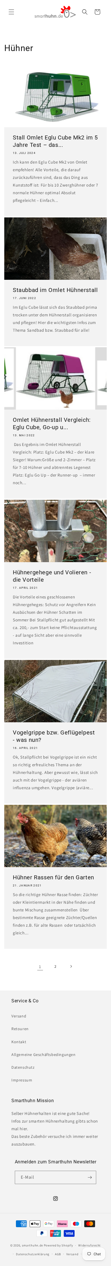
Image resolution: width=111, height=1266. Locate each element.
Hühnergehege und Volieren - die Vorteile (52, 576)
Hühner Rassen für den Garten (53, 877)
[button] (11, 12)
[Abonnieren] (89, 1177)
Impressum (21, 1080)
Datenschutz (23, 1067)
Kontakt (18, 1041)
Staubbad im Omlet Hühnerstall (55, 290)
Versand (18, 1016)
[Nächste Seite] (71, 966)
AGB (58, 1254)
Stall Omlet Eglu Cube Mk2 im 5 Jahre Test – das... (55, 141)
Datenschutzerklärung (33, 1254)
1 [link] (40, 966)
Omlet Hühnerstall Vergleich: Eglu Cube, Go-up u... (52, 423)
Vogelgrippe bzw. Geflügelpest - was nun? (54, 736)
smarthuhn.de (32, 1245)
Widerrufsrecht (89, 1245)
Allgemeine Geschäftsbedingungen (43, 1054)
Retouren (20, 1028)
